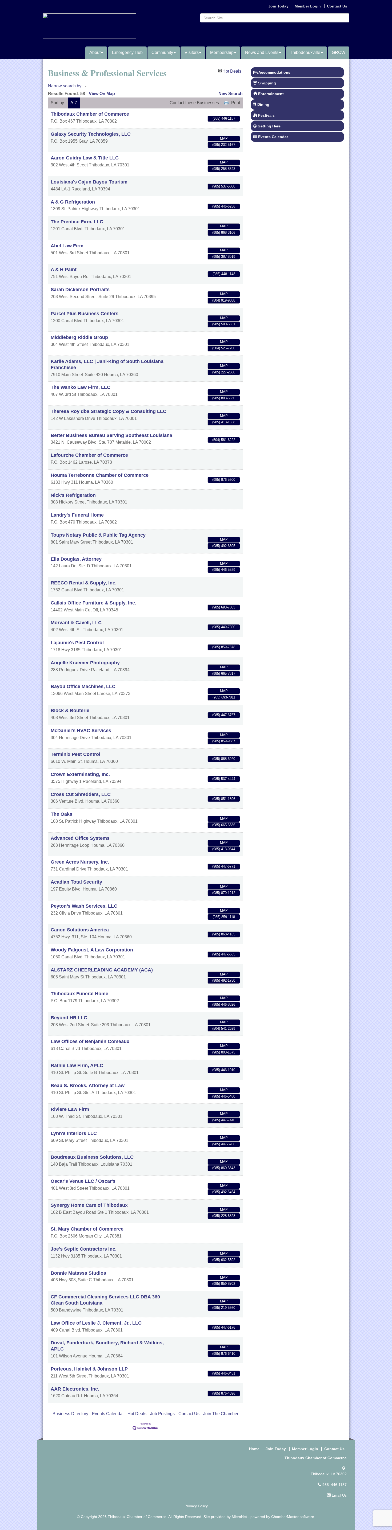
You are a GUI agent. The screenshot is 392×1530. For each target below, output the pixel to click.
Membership (222, 52)
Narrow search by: (65, 86)
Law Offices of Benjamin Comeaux (90, 1041)
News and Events (261, 52)
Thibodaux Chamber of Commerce (90, 114)
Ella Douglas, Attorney (76, 559)
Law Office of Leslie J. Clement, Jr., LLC (96, 1323)
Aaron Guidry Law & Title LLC (85, 158)
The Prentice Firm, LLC (77, 221)
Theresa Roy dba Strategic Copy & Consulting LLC (108, 411)
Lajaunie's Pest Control (77, 642)
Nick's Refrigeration (73, 495)
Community (162, 52)
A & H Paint (64, 269)
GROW (338, 52)
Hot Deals (231, 70)
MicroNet (239, 1517)
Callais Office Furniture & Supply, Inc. (93, 603)
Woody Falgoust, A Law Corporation (92, 950)
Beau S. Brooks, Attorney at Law (88, 1085)
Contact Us (188, 1413)
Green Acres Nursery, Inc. (80, 862)
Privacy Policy (196, 1506)
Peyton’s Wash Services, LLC (84, 906)
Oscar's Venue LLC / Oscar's (83, 1181)
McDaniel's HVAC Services (81, 730)
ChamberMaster (285, 1517)
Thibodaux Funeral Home (79, 993)
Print (235, 102)
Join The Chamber (220, 1413)
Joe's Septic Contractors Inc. (84, 1249)
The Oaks (61, 814)
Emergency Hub (127, 52)
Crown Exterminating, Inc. (80, 774)
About (95, 52)
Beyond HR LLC (69, 1017)
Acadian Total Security (76, 882)
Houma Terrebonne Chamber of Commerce (100, 475)
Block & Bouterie (70, 710)
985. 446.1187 (334, 1484)
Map (224, 138)
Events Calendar (108, 1413)
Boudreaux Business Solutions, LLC (92, 1157)
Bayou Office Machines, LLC (83, 686)
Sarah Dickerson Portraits (80, 289)
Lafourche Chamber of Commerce (89, 455)
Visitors (192, 52)
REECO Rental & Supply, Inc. (84, 583)
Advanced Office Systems (80, 838)
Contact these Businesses (194, 102)
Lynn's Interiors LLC (74, 1133)
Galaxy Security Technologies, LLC (91, 134)
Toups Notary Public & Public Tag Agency (98, 535)
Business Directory (70, 1413)
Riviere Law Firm (70, 1109)
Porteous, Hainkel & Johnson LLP (89, 1369)
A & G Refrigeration (73, 202)
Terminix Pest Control (75, 754)
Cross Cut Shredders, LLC (81, 794)
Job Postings (162, 1413)
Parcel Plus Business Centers (84, 313)
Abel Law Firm (67, 245)
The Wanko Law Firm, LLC (80, 387)
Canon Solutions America (80, 929)
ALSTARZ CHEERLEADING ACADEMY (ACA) (102, 970)
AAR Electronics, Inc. (75, 1389)
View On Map (102, 93)
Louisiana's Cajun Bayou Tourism (89, 182)
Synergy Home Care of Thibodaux (89, 1205)
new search (230, 93)
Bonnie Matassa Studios (78, 1273)
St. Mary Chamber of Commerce (87, 1229)
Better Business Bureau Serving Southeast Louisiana (111, 435)
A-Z (73, 102)
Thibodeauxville (305, 52)
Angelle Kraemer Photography (85, 662)
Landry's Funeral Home (77, 515)
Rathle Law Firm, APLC (77, 1065)
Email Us (339, 1495)
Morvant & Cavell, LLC (76, 622)
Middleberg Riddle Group (79, 337)
